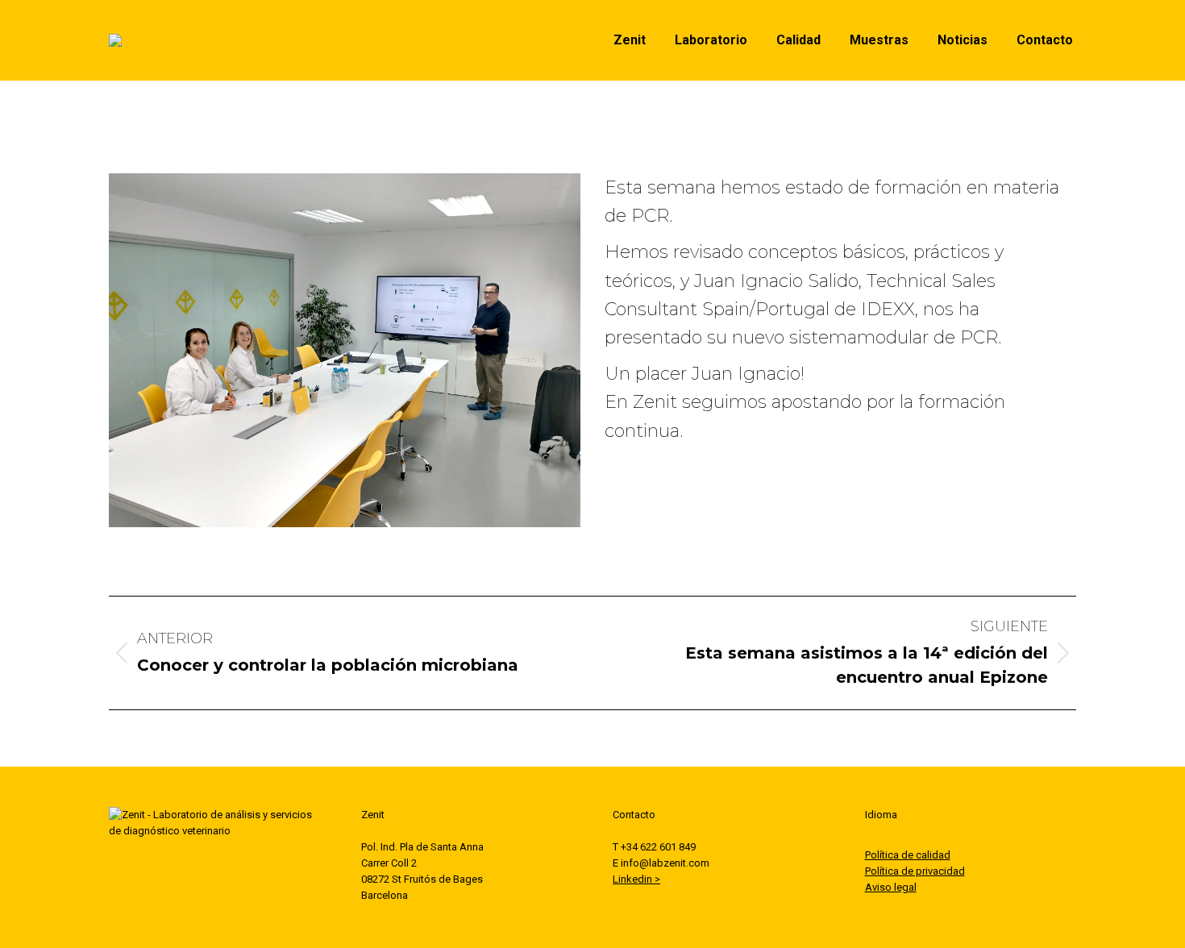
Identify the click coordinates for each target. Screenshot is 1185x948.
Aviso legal (891, 887)
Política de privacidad (915, 871)
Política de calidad (907, 855)
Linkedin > (636, 879)
